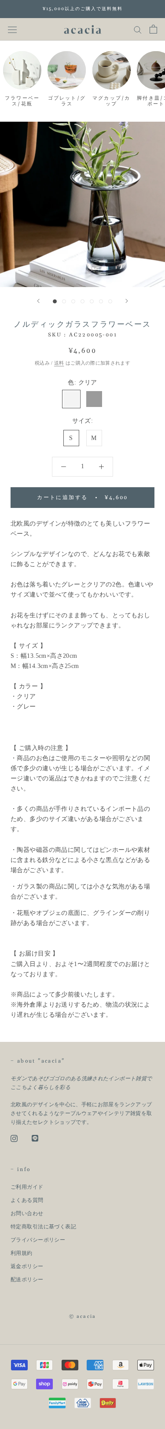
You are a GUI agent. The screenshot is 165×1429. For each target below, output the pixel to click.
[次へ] (126, 301)
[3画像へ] (73, 301)
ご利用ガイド (27, 1187)
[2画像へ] (64, 301)
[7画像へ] (110, 301)
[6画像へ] (101, 301)
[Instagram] (14, 1138)
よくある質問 (27, 1200)
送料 (59, 363)
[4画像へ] (82, 301)
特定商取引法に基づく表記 (43, 1227)
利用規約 (22, 1253)
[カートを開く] (153, 29)
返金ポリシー (27, 1266)
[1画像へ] (55, 301)
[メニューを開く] (12, 29)
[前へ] (38, 301)
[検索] (138, 29)
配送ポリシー (27, 1279)
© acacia (82, 1316)
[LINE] (35, 1138)
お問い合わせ (27, 1213)
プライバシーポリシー (38, 1240)
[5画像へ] (92, 301)
